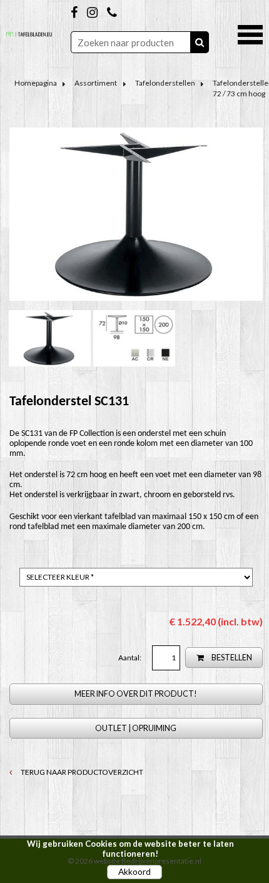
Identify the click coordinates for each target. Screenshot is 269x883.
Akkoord (134, 872)
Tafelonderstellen (165, 83)
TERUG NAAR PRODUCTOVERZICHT (81, 772)
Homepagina (35, 83)
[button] (250, 33)
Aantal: (130, 657)
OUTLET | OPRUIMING (135, 728)
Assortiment (95, 83)
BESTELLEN (231, 657)
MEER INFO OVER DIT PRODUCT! (135, 694)
